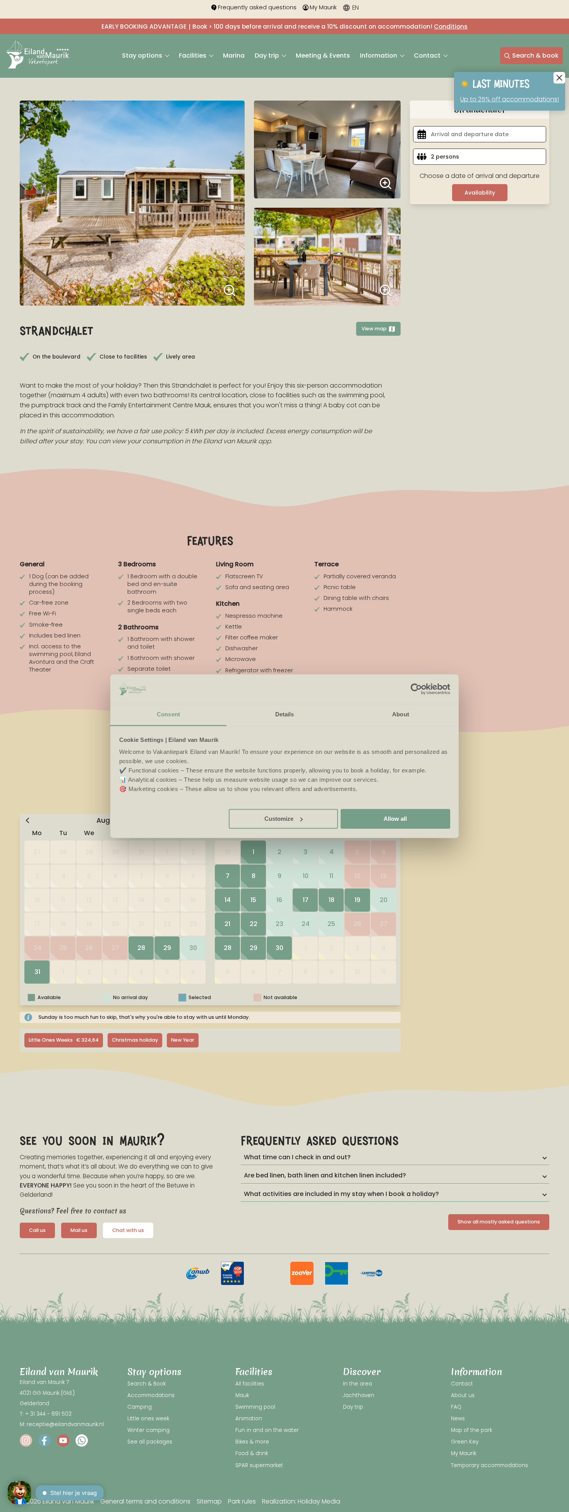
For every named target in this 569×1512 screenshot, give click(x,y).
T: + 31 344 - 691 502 (46, 1414)
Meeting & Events (323, 55)
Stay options (143, 55)
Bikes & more (252, 1441)
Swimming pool (255, 1407)
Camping (139, 1407)
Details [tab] (284, 714)
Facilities (193, 55)
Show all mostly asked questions (499, 1221)
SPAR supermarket (259, 1465)
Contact (428, 55)
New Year (182, 1040)
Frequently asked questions (257, 7)
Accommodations (151, 1395)
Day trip (268, 55)
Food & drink (251, 1453)
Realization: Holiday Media (301, 1501)
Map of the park (471, 1430)
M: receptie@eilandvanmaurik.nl (62, 1424)
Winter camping (148, 1430)
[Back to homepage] (37, 56)
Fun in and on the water (267, 1430)
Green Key (464, 1441)
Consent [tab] (168, 714)
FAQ (456, 1407)
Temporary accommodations (489, 1465)
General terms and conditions (145, 1501)
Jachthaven (358, 1395)
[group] (197, 1273)
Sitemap (209, 1501)
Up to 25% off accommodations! (509, 99)
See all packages (149, 1441)
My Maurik (323, 7)
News (458, 1418)
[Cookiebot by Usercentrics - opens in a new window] (416, 689)
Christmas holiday (135, 1040)
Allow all (395, 818)
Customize (278, 818)
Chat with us (128, 1230)
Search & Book (146, 1383)
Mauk (242, 1395)
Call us (37, 1230)
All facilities (249, 1383)
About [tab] (400, 714)
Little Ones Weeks (64, 1040)
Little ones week (148, 1418)
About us (463, 1395)
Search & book (535, 55)
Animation (248, 1418)
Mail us (78, 1230)
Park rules (242, 1501)
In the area (357, 1383)
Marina (234, 55)
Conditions (451, 26)
